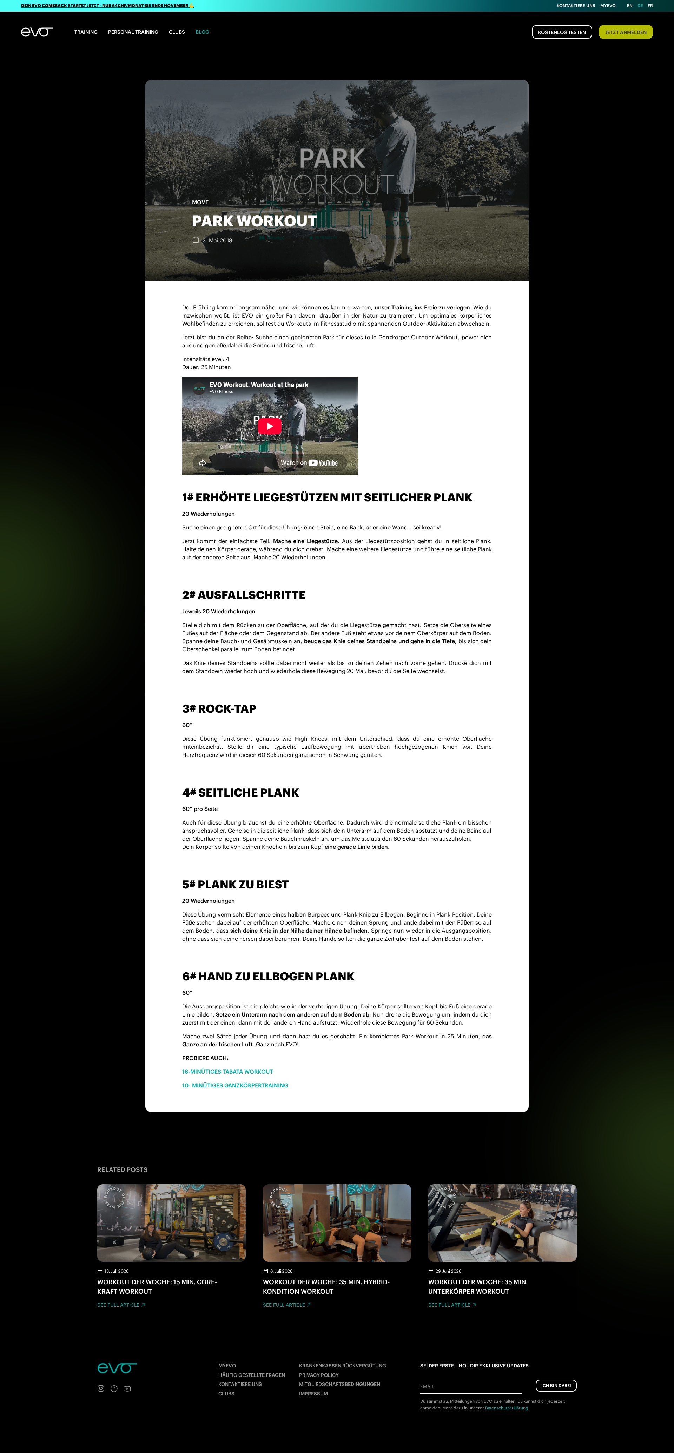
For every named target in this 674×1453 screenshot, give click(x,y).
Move (200, 202)
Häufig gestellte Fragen (251, 1375)
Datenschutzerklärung (506, 1408)
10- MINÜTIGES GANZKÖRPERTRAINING (235, 1085)
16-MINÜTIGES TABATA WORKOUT (227, 1071)
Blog (202, 32)
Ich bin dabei (556, 1385)
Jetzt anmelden (626, 32)
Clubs (177, 32)
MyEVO (227, 1365)
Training (86, 32)
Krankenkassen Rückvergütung (342, 1365)
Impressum (313, 1394)
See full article (118, 1305)
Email (427, 1386)
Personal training (133, 32)
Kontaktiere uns (576, 5)
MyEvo (608, 5)
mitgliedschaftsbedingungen (339, 1384)
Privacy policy (319, 1375)
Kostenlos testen (562, 32)
